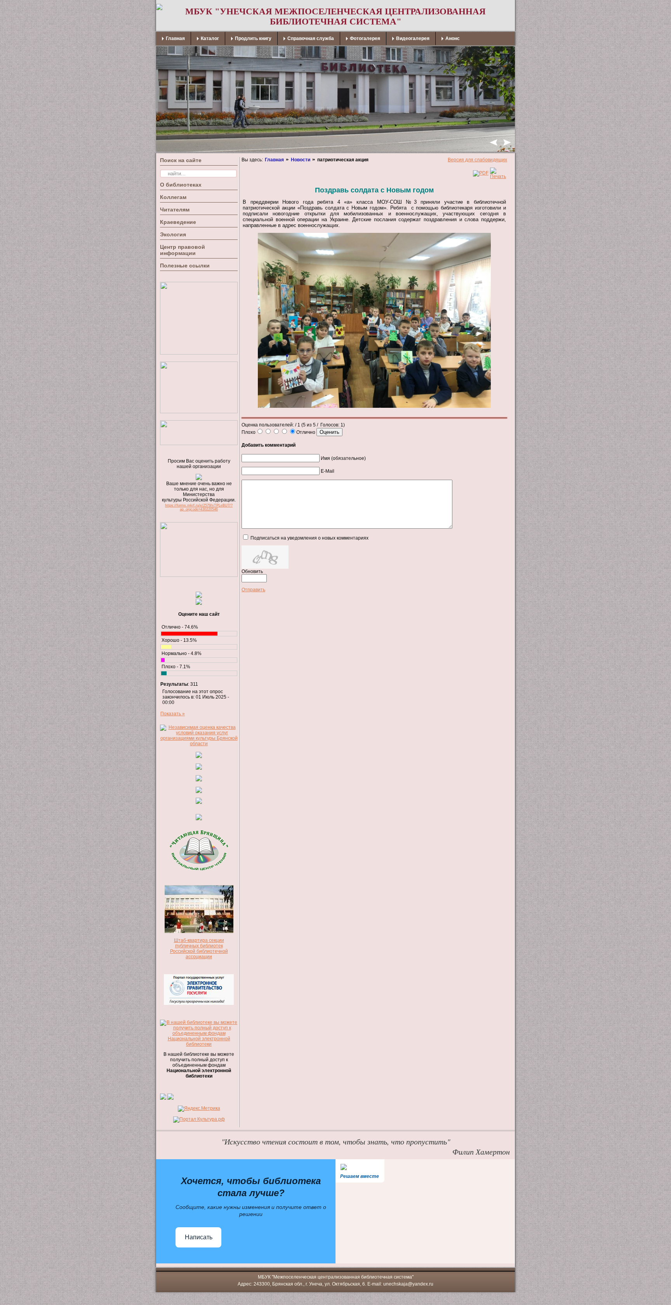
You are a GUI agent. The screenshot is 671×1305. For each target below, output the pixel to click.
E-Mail (327, 471)
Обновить (252, 571)
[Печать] (498, 176)
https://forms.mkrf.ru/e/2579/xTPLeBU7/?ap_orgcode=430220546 (199, 507)
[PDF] (480, 173)
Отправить (253, 589)
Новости (300, 159)
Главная (274, 159)
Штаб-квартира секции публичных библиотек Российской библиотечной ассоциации (199, 948)
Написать (198, 1237)
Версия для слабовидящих (477, 159)
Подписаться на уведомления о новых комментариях (309, 538)
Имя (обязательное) (343, 458)
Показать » (172, 713)
